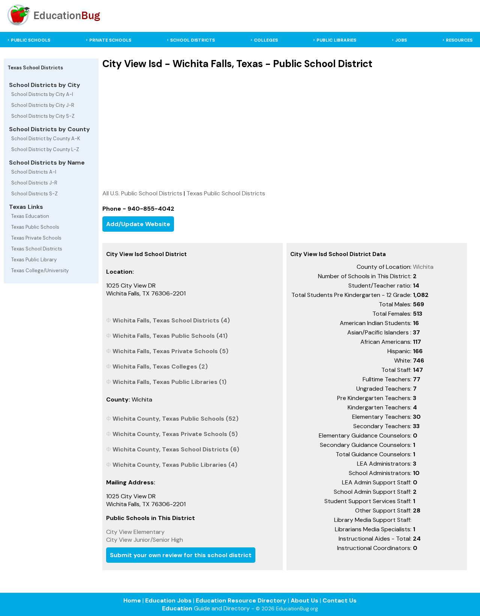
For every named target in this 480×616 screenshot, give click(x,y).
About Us (304, 600)
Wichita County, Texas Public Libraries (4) (174, 465)
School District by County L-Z (45, 149)
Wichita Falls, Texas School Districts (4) (171, 320)
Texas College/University (40, 270)
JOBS (401, 40)
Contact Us (339, 600)
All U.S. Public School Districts (142, 193)
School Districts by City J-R (42, 105)
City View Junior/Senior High (144, 540)
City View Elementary (135, 532)
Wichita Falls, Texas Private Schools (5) (170, 351)
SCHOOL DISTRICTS (192, 40)
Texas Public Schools (35, 227)
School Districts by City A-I (42, 94)
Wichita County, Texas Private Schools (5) (175, 434)
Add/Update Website (138, 224)
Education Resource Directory (241, 600)
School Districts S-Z (34, 193)
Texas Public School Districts (225, 193)
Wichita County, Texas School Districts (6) (175, 449)
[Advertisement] (284, 129)
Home (132, 600)
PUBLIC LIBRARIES (336, 40)
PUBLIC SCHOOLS (30, 40)
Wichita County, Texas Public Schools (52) (175, 419)
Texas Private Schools (36, 238)
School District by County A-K (45, 138)
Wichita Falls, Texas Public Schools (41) (170, 336)
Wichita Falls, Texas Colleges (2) (160, 366)
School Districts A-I (33, 172)
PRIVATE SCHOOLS (110, 40)
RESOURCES (459, 40)
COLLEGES (266, 40)
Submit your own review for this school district (181, 555)
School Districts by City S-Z (43, 116)
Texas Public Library (34, 259)
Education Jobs (168, 600)
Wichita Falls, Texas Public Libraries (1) (169, 382)
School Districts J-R (34, 183)
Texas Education (30, 216)
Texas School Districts (36, 249)
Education (177, 608)
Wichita (423, 267)
